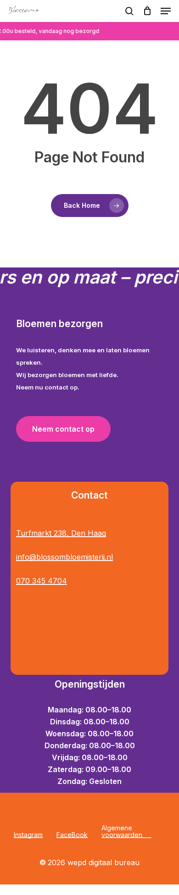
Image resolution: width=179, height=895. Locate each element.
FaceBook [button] (72, 834)
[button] (166, 11)
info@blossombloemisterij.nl (64, 556)
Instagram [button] (28, 834)
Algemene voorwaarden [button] (121, 831)
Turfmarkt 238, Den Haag (61, 533)
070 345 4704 (41, 580)
